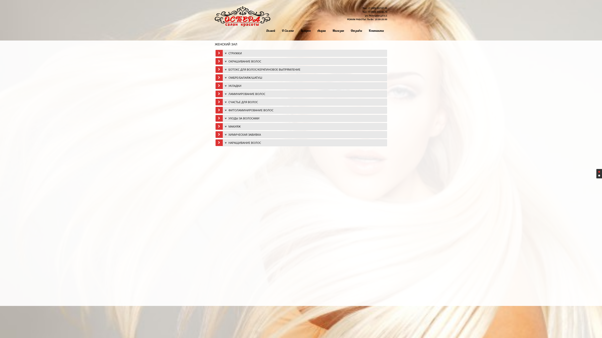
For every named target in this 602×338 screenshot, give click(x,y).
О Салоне (288, 31)
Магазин (338, 31)
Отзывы (356, 31)
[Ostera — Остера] (242, 16)
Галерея (306, 31)
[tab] (304, 53)
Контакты (376, 31)
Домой (270, 31)
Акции (321, 31)
